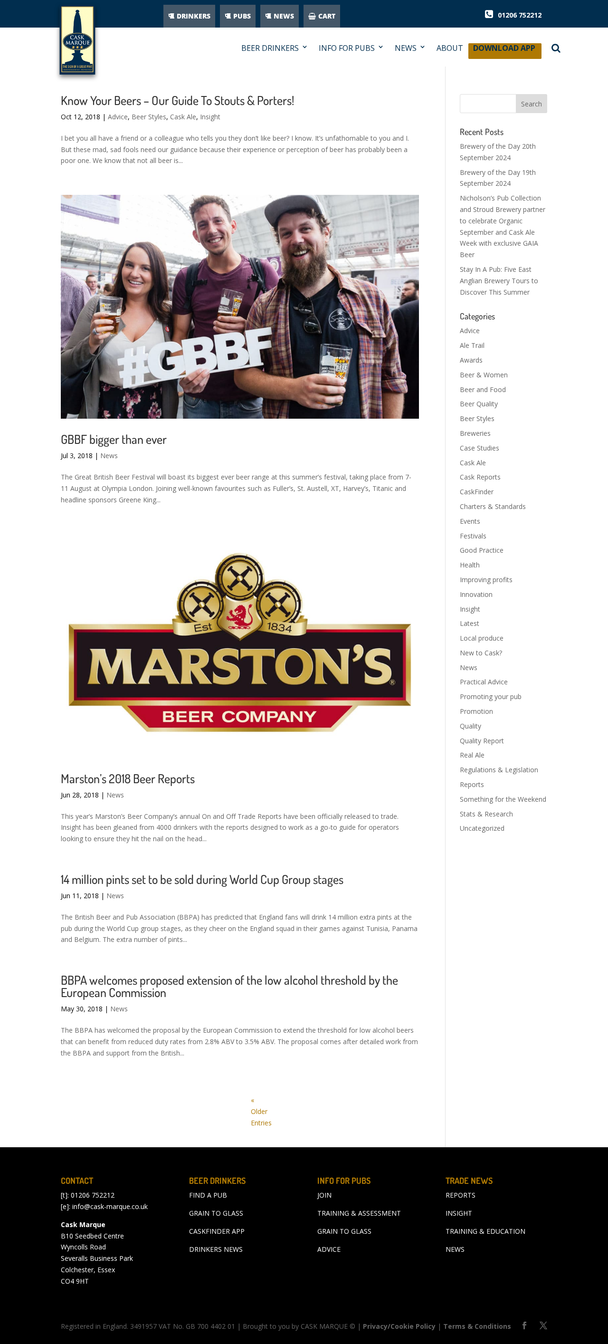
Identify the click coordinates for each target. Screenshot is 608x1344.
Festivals (473, 535)
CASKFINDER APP (217, 1231)
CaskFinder (477, 491)
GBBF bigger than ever (114, 439)
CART (326, 15)
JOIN (324, 1195)
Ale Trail (472, 345)
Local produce (482, 638)
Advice (118, 116)
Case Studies (479, 447)
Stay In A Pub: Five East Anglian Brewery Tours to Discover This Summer (499, 281)
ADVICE (329, 1249)
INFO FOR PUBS (347, 48)
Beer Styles (149, 116)
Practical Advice (484, 681)
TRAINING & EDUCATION (485, 1231)
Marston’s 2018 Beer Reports (128, 778)
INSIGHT (459, 1213)
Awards (471, 360)
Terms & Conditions (477, 1326)
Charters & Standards (493, 506)
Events (470, 521)
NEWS (284, 15)
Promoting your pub (491, 696)
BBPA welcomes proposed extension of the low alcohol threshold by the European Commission (229, 986)
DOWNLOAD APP (504, 50)
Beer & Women (484, 374)
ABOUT (450, 48)
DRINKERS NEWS (216, 1249)
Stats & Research (486, 813)
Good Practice (482, 550)
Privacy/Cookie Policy (399, 1326)
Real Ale (472, 754)
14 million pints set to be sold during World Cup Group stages (202, 879)
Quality (470, 725)
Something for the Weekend (503, 799)
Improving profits (486, 579)
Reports (472, 784)
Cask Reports (480, 476)
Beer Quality (479, 403)
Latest (469, 623)
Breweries (475, 433)
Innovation (476, 594)
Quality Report (482, 740)
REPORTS (460, 1195)
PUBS (242, 15)
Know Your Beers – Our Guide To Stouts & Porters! (177, 100)
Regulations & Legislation (499, 769)
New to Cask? (481, 652)
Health (470, 564)
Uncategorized (482, 828)
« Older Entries (261, 1111)
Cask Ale (183, 116)
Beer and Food (483, 389)
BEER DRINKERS (270, 48)
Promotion (476, 711)
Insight (210, 116)
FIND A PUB (208, 1195)
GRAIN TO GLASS (216, 1213)
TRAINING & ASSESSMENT (359, 1213)
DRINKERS (193, 15)
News (109, 455)
